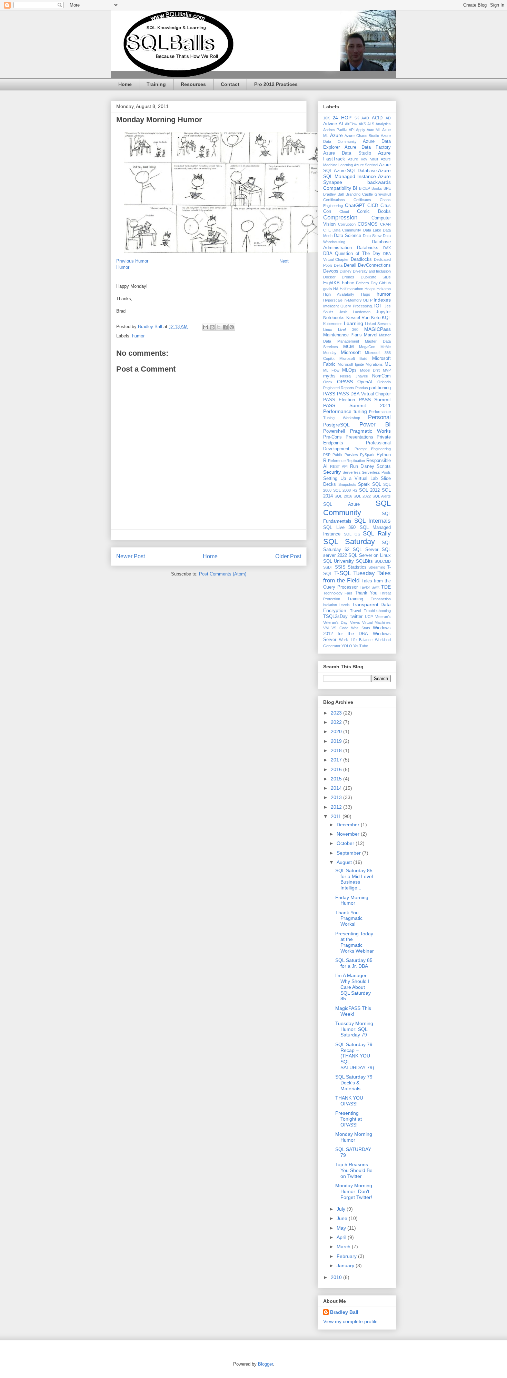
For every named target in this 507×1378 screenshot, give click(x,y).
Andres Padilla (335, 130)
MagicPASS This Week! (353, 1011)
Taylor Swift (370, 587)
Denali (350, 265)
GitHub (385, 283)
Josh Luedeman (354, 312)
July (342, 1209)
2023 (337, 713)
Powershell (334, 431)
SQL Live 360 (339, 527)
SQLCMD (383, 561)
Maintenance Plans (342, 335)
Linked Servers (378, 324)
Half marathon (351, 289)
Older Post (288, 556)
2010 (337, 1277)
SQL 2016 (343, 496)
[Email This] (205, 327)
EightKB (331, 282)
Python (384, 454)
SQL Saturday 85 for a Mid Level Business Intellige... (354, 879)
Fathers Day (367, 283)
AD (388, 118)
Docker (329, 277)
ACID (377, 118)
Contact (230, 84)
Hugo (365, 294)
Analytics (383, 124)
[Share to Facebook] (225, 327)
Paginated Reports (338, 388)
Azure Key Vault (363, 159)
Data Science (347, 235)
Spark (364, 484)
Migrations (374, 364)
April (342, 1237)
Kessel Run (358, 317)
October (346, 843)
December (349, 824)
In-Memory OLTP (358, 300)
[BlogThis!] (212, 327)
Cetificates (362, 200)
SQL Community (357, 508)
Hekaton (384, 289)
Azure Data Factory (368, 147)
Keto (375, 317)
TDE (386, 587)
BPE (387, 188)
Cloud (344, 211)
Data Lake (372, 230)
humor (138, 335)
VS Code (339, 628)
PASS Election (339, 399)
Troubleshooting (377, 611)
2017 (337, 759)
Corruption (347, 224)
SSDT (328, 567)
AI (341, 123)
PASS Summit (375, 399)
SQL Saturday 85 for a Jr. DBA (353, 963)
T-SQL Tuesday (354, 573)
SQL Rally (377, 533)
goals (327, 289)
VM (326, 628)
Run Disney (362, 466)
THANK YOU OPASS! (349, 1100)
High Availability (338, 294)
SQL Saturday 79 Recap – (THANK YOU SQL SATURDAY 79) (354, 1056)
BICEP (364, 188)
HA (335, 289)
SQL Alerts (381, 496)
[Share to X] (218, 327)
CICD (372, 205)
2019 (337, 741)
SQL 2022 (362, 496)
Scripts (384, 466)
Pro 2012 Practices (276, 84)
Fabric (348, 282)
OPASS (345, 381)
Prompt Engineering (373, 449)
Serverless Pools (376, 472)
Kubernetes (332, 324)
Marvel (370, 335)
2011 (336, 816)
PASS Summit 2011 (357, 405)
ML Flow (331, 370)
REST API (339, 466)
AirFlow (351, 124)
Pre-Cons (332, 437)
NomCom (381, 376)
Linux (327, 329)
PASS (329, 393)
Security (332, 472)
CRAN (385, 224)
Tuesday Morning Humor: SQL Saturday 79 (354, 1029)
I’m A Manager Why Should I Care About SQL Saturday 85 (353, 987)
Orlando (384, 382)
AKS (362, 124)
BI (355, 188)
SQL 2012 (369, 490)
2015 (337, 778)
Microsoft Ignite (351, 364)
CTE (327, 230)
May (342, 1228)
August (345, 862)
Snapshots (347, 484)
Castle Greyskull (376, 194)
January (346, 1265)
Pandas (361, 388)
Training (156, 84)
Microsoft (351, 352)
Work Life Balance (355, 640)
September (349, 853)
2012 (337, 807)
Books (376, 188)
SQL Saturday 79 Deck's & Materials (353, 1082)
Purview (351, 455)
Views (355, 622)
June (343, 1218)
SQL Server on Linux (369, 555)
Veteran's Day (335, 622)
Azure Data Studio (347, 153)
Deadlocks (361, 259)
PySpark (367, 455)
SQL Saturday (349, 541)
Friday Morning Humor (351, 900)
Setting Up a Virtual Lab (350, 478)
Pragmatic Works (370, 431)
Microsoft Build (353, 358)
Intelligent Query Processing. (348, 306)
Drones (348, 277)
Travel (355, 611)
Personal (379, 417)
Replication (356, 461)
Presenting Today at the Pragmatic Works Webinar (354, 942)
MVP (387, 370)
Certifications (334, 200)
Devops (330, 271)
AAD (365, 118)
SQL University (338, 561)
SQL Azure (341, 504)
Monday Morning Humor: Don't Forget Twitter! (353, 1191)
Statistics (357, 567)
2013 (337, 797)
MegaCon (367, 347)
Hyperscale (332, 300)
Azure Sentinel (366, 165)
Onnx (327, 382)
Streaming (376, 567)
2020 (337, 731)
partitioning (380, 387)
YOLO (346, 646)
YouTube (360, 646)
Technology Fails (337, 593)
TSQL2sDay (335, 616)
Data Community (346, 230)
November (349, 834)
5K (357, 118)
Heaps (370, 289)
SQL (376, 484)
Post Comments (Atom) (222, 574)
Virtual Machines (376, 622)
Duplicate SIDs (376, 277)
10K (326, 118)
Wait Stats (360, 628)
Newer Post (130, 556)
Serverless (351, 472)
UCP (369, 616)
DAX (387, 248)
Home (125, 84)
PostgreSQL (336, 424)
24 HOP (341, 117)
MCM (348, 346)
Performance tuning (345, 411)
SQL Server (365, 549)
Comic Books (374, 211)
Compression (340, 217)
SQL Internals (372, 521)
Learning (353, 323)
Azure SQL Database (355, 170)
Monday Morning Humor (353, 1137)
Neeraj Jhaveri (354, 376)
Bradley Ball (333, 194)
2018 (337, 750)
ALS (370, 124)
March (344, 1246)
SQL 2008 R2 (345, 490)
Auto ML (374, 130)
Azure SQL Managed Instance (357, 173)
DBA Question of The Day (351, 253)
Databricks (367, 247)
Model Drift (370, 370)
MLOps (349, 370)
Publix (337, 455)
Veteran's (383, 616)
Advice (330, 123)
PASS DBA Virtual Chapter (364, 394)
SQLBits (364, 561)
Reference (337, 461)
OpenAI (364, 382)
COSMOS (368, 224)
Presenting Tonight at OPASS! (348, 1119)
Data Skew (372, 236)
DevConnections (374, 265)
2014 (337, 788)
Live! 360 (348, 329)
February (347, 1256)
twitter (356, 616)
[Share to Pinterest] (231, 327)
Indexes (382, 300)
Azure (336, 135)
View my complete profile (350, 1321)
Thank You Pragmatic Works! (348, 918)
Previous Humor (133, 261)
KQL (386, 317)
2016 (337, 769)
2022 (337, 722)
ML (388, 364)
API (352, 130)
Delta (338, 265)
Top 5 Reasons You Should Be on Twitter (353, 1170)
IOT (378, 305)
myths (329, 376)
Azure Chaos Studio (362, 136)
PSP (326, 455)
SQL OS (352, 534)
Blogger (265, 1364)
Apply (360, 130)
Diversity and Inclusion (372, 271)
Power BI (375, 424)
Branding (353, 194)
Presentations (359, 437)
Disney (345, 271)
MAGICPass (377, 329)
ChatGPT (355, 205)
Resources (193, 84)
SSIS (340, 567)
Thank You (366, 593)
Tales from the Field (357, 576)
